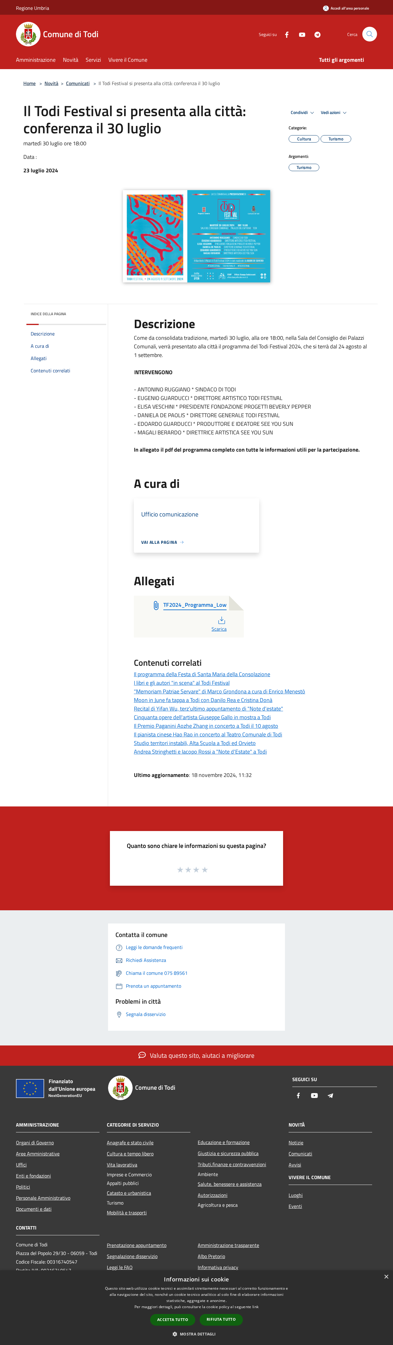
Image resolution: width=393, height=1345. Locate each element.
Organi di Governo (35, 1142)
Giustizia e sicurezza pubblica (228, 1153)
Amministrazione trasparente (228, 1245)
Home (29, 83)
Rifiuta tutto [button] (221, 1319)
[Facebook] (284, 34)
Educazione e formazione (224, 1142)
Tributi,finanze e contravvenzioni (232, 1164)
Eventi (295, 1206)
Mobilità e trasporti (127, 1212)
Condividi (300, 112)
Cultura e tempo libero (130, 1153)
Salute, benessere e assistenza (230, 1184)
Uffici (21, 1164)
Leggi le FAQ (120, 1267)
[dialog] (196, 1307)
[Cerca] (369, 34)
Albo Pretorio (211, 1256)
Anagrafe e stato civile (130, 1142)
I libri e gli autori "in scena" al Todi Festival (182, 683)
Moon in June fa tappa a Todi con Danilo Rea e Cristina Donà (203, 700)
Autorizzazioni (213, 1195)
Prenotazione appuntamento (136, 1245)
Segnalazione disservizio (132, 1256)
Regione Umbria (32, 8)
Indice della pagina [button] (48, 314)
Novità (51, 83)
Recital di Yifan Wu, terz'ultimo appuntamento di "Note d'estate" (208, 708)
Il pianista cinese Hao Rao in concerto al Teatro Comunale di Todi (208, 734)
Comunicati (78, 83)
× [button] (386, 1277)
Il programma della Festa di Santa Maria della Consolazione (202, 674)
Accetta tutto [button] (172, 1319)
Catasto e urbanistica (129, 1193)
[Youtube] (300, 34)
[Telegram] (315, 34)
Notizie (296, 1142)
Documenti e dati (34, 1209)
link (255, 1306)
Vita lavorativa (122, 1164)
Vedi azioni (331, 112)
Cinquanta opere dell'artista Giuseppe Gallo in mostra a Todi (202, 717)
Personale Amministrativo (43, 1198)
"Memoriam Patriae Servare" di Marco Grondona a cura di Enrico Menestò (219, 691)
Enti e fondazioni (33, 1175)
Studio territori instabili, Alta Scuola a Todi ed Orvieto (195, 743)
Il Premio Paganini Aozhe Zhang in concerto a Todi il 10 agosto (206, 726)
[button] (196, 1334)
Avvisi (295, 1164)
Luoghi (296, 1195)
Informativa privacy (218, 1267)
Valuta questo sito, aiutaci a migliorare (201, 1055)
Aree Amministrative (38, 1153)
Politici (23, 1186)
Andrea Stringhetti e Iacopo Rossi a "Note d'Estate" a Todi (200, 751)
